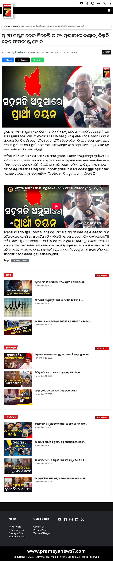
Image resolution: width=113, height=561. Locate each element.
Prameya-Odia (16, 533)
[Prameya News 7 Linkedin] (98, 3)
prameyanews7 (20, 260)
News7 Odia (15, 526)
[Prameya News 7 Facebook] (87, 3)
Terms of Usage (41, 533)
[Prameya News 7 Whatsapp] (110, 3)
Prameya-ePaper (17, 529)
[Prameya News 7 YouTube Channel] (81, 3)
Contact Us (39, 526)
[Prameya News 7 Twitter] (104, 3)
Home (7, 26)
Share (9, 59)
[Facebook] (65, 520)
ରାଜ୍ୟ (15, 26)
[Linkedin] (77, 520)
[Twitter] (82, 520)
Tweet (24, 59)
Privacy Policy (40, 529)
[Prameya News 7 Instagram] (92, 3)
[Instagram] (71, 520)
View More (102, 275)
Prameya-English (17, 536)
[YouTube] (60, 520)
